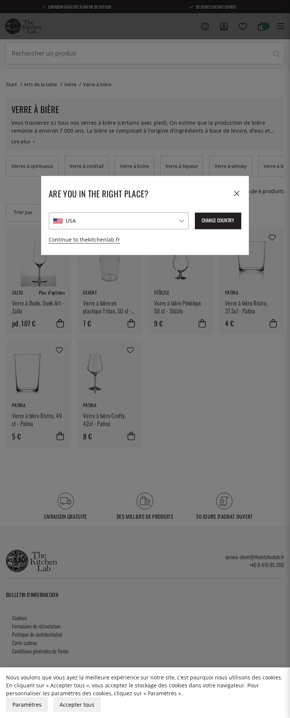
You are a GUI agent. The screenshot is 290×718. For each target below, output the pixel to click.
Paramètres (27, 704)
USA (71, 220)
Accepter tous (77, 704)
